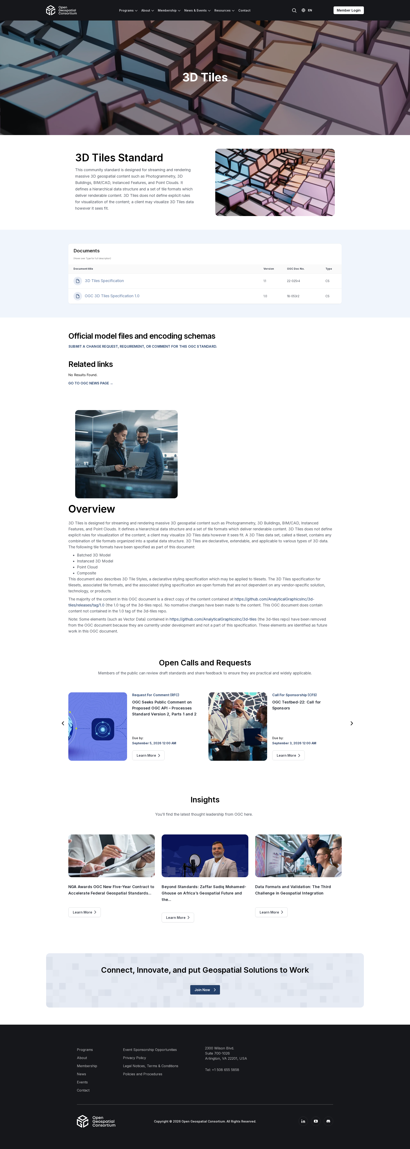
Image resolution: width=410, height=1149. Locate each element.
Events (82, 1082)
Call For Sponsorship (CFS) (154, 695)
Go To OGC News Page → (90, 383)
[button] (63, 723)
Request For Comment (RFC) (295, 695)
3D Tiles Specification (104, 280)
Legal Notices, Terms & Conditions (150, 1066)
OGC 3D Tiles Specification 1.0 (111, 296)
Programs (126, 10)
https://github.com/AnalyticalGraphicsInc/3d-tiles (213, 619)
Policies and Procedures (142, 1074)
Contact (244, 10)
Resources (222, 10)
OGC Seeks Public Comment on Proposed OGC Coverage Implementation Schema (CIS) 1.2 (304, 708)
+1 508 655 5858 (225, 1070)
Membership (167, 10)
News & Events (195, 10)
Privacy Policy (134, 1058)
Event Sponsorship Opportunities (150, 1049)
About (145, 10)
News (81, 1074)
